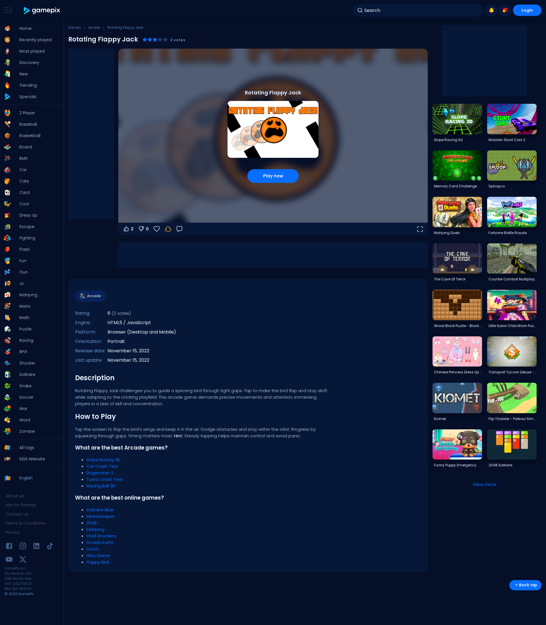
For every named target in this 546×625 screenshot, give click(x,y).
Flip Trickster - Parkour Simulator (512, 418)
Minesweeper (100, 516)
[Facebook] (9, 546)
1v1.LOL (92, 549)
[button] (30, 28)
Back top (528, 585)
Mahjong (95, 529)
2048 (91, 523)
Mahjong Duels (447, 232)
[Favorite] (505, 10)
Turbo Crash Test (104, 479)
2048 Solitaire (500, 465)
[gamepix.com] (42, 10)
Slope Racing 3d (448, 139)
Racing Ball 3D (100, 486)
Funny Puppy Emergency (455, 465)
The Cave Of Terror (450, 279)
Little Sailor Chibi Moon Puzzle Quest (512, 325)
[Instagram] (22, 546)
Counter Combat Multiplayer (512, 279)
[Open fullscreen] (419, 228)
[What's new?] (491, 10)
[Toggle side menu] (7, 10)
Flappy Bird (97, 562)
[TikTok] (50, 546)
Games (74, 27)
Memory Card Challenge (455, 186)
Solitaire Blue (99, 510)
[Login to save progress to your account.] (168, 228)
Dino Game (98, 555)
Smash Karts (99, 542)
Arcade (94, 27)
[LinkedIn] (36, 546)
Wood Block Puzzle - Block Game (458, 325)
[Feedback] (179, 228)
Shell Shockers (101, 536)
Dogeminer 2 (99, 473)
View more (485, 484)
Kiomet (440, 418)
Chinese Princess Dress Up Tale (458, 372)
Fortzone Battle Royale (508, 232)
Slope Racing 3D (103, 460)
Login (527, 10)
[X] (22, 560)
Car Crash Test (102, 466)
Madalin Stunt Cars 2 (507, 139)
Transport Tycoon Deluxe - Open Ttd (512, 372)
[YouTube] (9, 560)
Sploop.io (497, 186)
